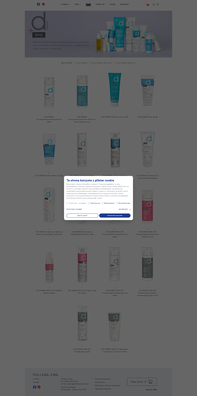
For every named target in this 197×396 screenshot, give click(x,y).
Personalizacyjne (124, 203)
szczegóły (123, 209)
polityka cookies (74, 209)
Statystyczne (95, 203)
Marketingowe (109, 203)
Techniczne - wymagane (77, 203)
